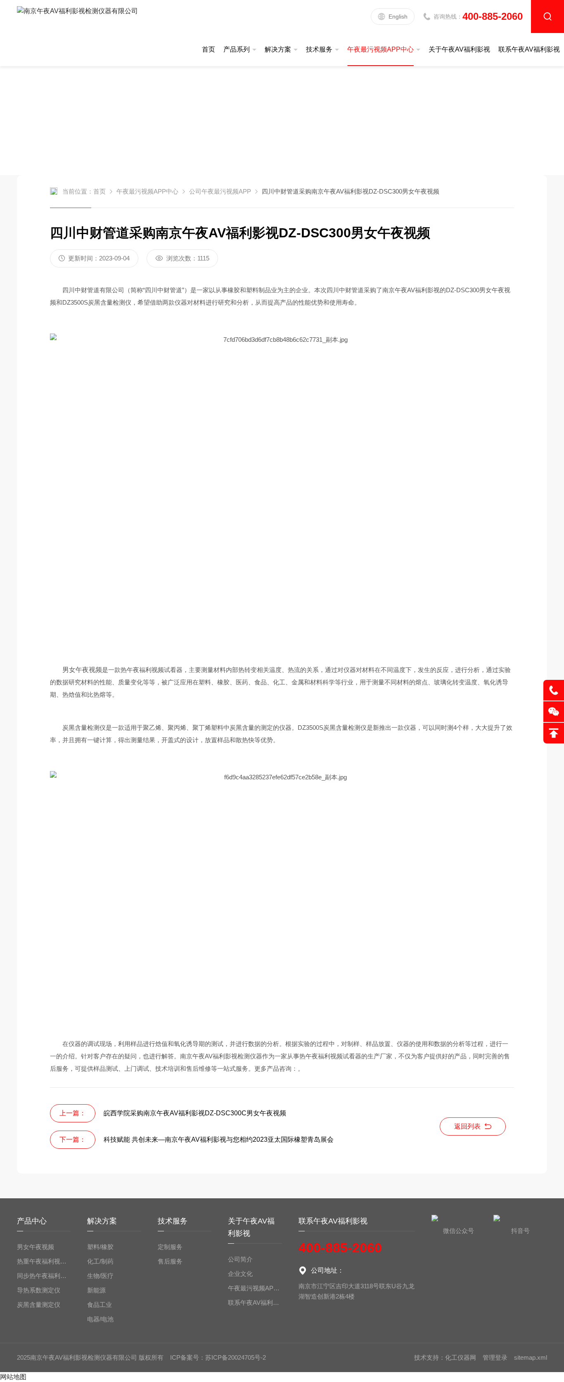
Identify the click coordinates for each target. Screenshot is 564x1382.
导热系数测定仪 (38, 1290)
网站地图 (13, 1376)
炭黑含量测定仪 (38, 1304)
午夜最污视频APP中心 (380, 49)
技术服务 (319, 49)
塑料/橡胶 (100, 1246)
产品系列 (236, 49)
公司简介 (240, 1259)
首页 (208, 49)
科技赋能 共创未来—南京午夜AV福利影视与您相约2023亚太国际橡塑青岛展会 (219, 1139)
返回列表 (467, 1126)
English (398, 16)
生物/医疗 (100, 1275)
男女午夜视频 (35, 1246)
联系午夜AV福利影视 (529, 49)
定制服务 (170, 1246)
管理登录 (495, 1357)
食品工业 (99, 1304)
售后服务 (170, 1261)
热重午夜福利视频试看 (44, 1261)
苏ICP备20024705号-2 (235, 1357)
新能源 (96, 1290)
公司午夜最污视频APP (220, 191)
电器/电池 (100, 1319)
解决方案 (278, 49)
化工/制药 (100, 1261)
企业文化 (240, 1273)
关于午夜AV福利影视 (459, 49)
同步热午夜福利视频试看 (44, 1275)
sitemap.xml (530, 1357)
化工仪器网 (460, 1357)
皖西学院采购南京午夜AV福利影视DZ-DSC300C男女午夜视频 (195, 1113)
